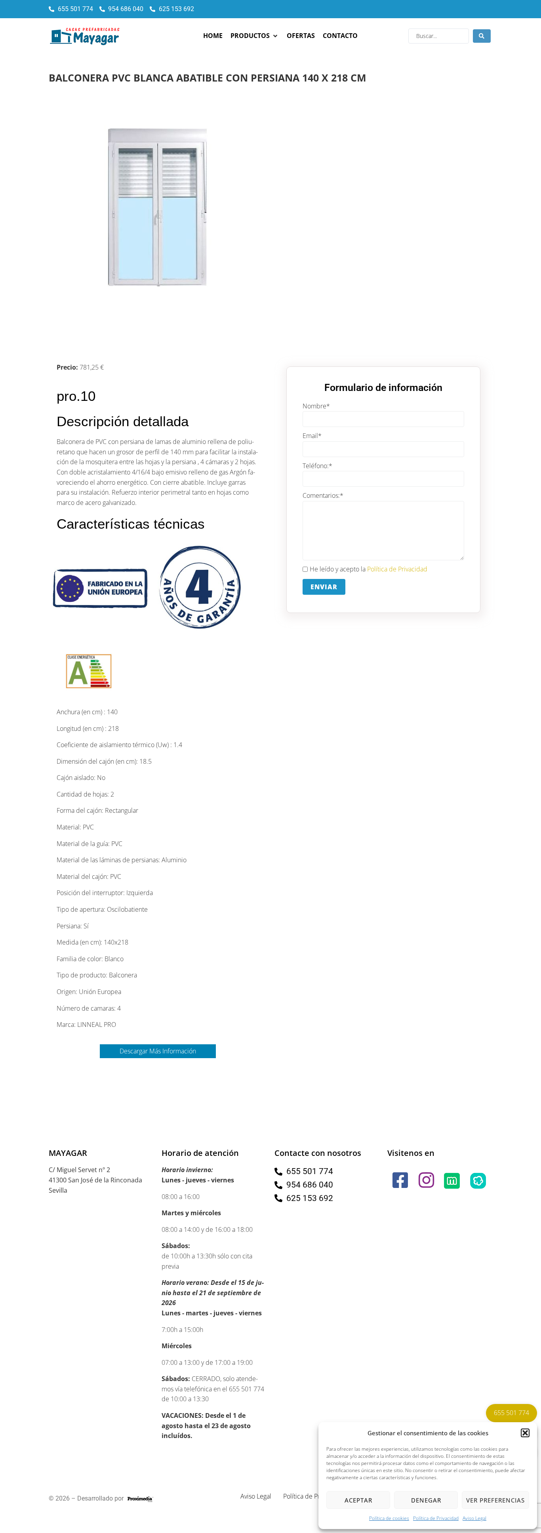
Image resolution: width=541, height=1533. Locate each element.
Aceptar (358, 1500)
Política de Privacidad (436, 1518)
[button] (525, 1433)
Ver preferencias (495, 1500)
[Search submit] (482, 36)
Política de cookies (389, 1518)
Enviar (324, 586)
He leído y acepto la (368, 569)
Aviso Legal (474, 1518)
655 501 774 (511, 1412)
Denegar (426, 1500)
